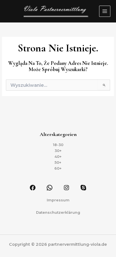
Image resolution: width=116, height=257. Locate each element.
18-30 (58, 145)
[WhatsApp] (49, 188)
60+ (58, 168)
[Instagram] (66, 188)
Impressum (58, 200)
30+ (58, 151)
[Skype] (83, 188)
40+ (58, 156)
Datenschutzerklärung (58, 212)
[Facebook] (33, 188)
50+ (58, 162)
